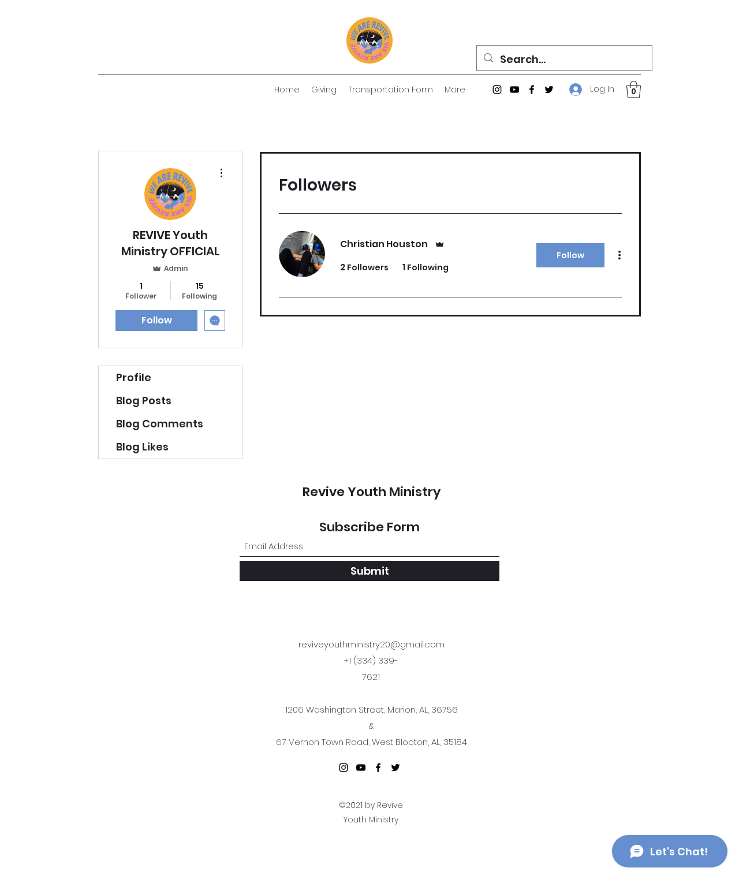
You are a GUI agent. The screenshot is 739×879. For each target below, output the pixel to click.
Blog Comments (159, 423)
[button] (633, 89)
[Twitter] (549, 89)
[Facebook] (532, 89)
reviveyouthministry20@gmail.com (371, 644)
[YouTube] (514, 89)
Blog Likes (142, 447)
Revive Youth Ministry (372, 492)
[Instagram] (497, 89)
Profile (133, 377)
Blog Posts (143, 400)
